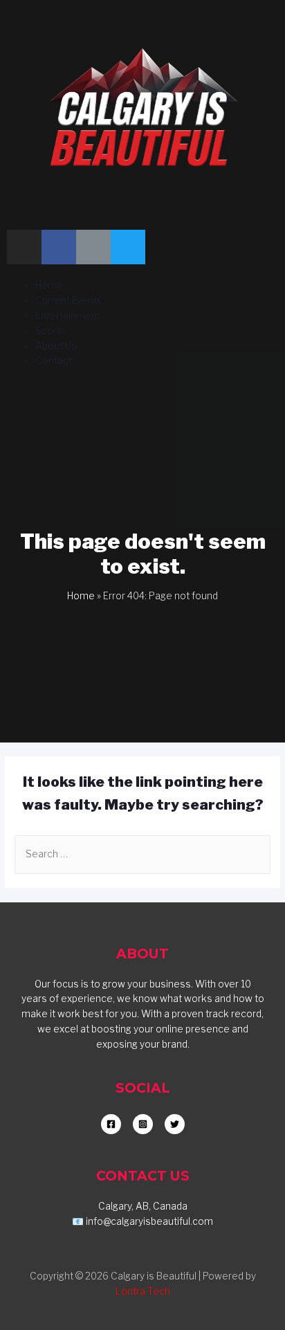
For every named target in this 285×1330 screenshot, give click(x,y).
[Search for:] (142, 853)
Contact (53, 360)
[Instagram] (24, 247)
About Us (56, 346)
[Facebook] (59, 247)
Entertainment (67, 315)
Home (49, 285)
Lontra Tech (143, 1291)
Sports (50, 330)
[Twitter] (128, 247)
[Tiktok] (93, 247)
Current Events (68, 300)
